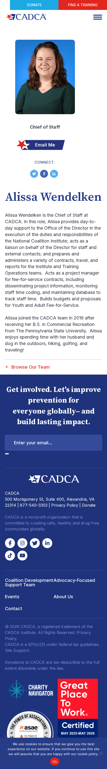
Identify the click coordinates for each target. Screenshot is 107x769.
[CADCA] (26, 17)
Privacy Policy (64, 505)
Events (12, 596)
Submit (7, 453)
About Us (63, 596)
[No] (100, 753)
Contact (13, 608)
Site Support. (17, 650)
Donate (34, 5)
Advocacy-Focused (74, 580)
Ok (55, 762)
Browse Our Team (30, 367)
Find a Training (83, 5)
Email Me (45, 144)
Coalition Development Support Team (29, 582)
